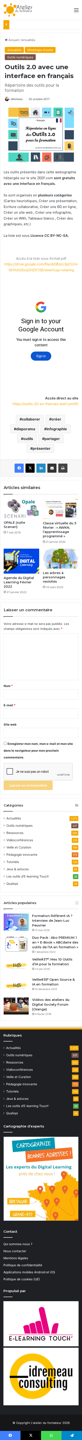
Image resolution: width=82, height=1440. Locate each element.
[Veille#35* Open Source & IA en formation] (16, 985)
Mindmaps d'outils (40, 50)
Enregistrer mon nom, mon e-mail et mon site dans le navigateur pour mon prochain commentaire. (38, 750)
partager (52, 438)
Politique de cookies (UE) (21, 1279)
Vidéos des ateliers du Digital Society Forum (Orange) (50, 1004)
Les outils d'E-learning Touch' (27, 876)
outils (28, 438)
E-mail (9, 705)
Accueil (13, 40)
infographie (56, 429)
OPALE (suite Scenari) (14, 525)
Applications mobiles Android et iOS (29, 1272)
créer (56, 419)
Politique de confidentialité (22, 1265)
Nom (8, 686)
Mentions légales (15, 1258)
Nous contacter (14, 1251)
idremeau (17, 99)
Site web (10, 724)
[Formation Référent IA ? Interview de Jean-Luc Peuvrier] (16, 922)
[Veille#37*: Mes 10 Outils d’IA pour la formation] (16, 965)
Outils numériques (20, 57)
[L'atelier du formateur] (17, 10)
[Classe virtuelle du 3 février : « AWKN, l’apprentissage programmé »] (60, 509)
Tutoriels (12, 862)
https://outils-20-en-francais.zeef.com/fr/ (45, 404)
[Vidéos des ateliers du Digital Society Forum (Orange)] (16, 1006)
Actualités (28, 40)
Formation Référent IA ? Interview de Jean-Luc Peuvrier (52, 920)
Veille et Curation (18, 847)
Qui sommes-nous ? (17, 1244)
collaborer (31, 419)
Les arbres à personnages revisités (54, 577)
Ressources (14, 833)
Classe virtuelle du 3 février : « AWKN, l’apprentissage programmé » (59, 529)
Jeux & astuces (17, 869)
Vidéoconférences (19, 840)
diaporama (25, 429)
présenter (42, 448)
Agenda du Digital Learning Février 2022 (19, 582)
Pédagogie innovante (21, 854)
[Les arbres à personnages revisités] (60, 559)
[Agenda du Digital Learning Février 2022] (21, 561)
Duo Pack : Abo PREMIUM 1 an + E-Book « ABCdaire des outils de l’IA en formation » (55, 942)
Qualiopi (12, 883)
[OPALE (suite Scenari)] (21, 508)
